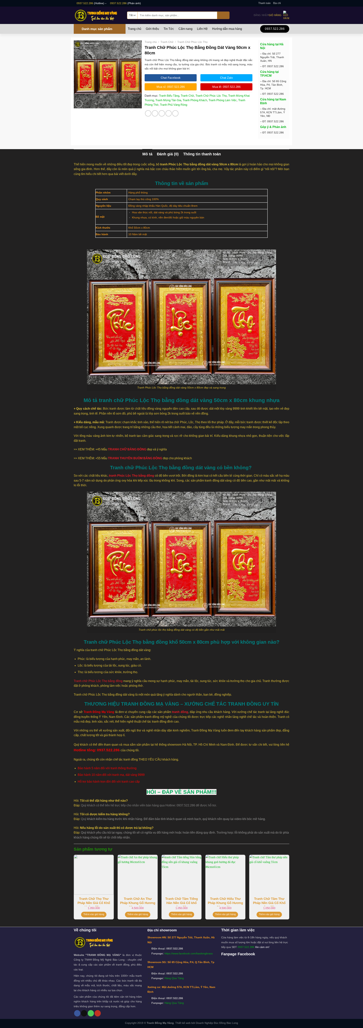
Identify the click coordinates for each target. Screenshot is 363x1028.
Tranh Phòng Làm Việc (223, 100)
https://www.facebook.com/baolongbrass (188, 953)
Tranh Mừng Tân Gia (168, 100)
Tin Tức (169, 28)
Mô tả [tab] (147, 154)
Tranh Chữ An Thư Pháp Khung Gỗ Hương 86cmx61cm (137, 901)
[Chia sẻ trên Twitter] (155, 113)
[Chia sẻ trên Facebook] (148, 113)
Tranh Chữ (167, 41)
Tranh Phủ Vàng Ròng (173, 104)
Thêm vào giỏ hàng (93, 914)
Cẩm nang (185, 28)
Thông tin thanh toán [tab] (202, 154)
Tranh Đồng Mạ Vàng (160, 1022)
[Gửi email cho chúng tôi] (287, 3)
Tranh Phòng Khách (195, 100)
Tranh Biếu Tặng (169, 95)
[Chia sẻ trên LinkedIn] (175, 113)
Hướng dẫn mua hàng (227, 28)
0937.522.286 (85, 3)
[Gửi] (223, 15)
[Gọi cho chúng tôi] (91, 1013)
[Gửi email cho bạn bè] (162, 113)
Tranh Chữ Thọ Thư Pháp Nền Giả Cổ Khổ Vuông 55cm (94, 901)
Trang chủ (134, 28)
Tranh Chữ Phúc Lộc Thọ (192, 41)
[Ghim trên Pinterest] (168, 113)
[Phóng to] (78, 103)
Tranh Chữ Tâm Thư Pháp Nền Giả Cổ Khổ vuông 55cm (269, 901)
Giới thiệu (152, 28)
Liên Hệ (202, 28)
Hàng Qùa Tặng (174, 978)
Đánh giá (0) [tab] (168, 154)
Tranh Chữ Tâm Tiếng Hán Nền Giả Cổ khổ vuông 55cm (181, 901)
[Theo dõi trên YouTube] (98, 1013)
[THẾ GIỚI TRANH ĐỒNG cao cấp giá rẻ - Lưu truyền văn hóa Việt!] (97, 15)
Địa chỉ (277, 3)
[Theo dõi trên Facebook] (284, 3)
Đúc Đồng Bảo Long (226, 1022)
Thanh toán (264, 3)
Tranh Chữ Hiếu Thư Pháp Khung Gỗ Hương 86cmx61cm (225, 901)
